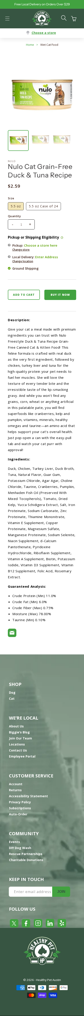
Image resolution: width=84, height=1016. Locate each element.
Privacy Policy (20, 802)
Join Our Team (20, 738)
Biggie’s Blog (19, 732)
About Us (16, 726)
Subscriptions (20, 808)
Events (14, 841)
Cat (12, 698)
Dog (12, 692)
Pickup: (34, 247)
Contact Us (18, 750)
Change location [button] (22, 261)
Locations (17, 744)
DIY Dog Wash (20, 847)
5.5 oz (16, 206)
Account (15, 784)
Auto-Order (18, 814)
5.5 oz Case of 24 (43, 206)
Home (30, 45)
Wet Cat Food (49, 45)
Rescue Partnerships (25, 854)
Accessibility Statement (28, 796)
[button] (7, 18)
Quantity (14, 216)
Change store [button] (21, 250)
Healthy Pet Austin (48, 980)
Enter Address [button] (46, 257)
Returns (15, 790)
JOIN (61, 891)
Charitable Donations (26, 860)
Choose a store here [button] (40, 245)
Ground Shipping (25, 268)
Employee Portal (22, 756)
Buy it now (60, 295)
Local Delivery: (35, 259)
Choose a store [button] (44, 33)
